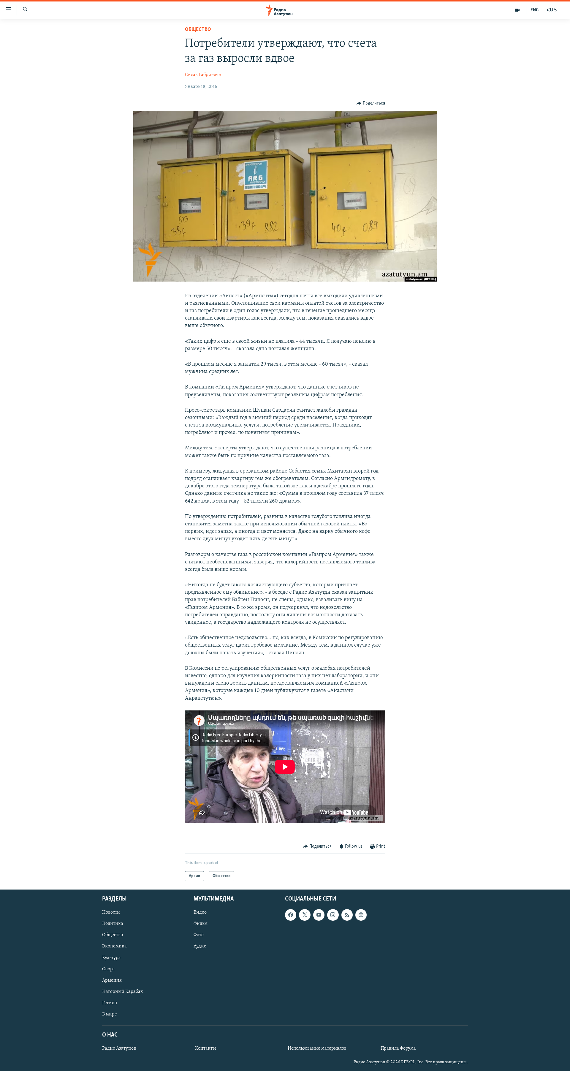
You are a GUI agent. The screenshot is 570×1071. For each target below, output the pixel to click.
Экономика (114, 946)
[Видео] (517, 10)
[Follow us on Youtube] (318, 915)
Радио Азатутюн (119, 1048)
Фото (199, 935)
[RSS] (347, 915)
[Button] (371, 103)
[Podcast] (361, 915)
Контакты (205, 1048)
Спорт (108, 969)
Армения (112, 980)
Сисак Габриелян (203, 74)
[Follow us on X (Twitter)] (304, 915)
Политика (112, 924)
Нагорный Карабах (122, 991)
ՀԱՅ (552, 10)
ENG (535, 10)
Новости (111, 912)
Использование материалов (317, 1048)
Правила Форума (398, 1048)
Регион (109, 1003)
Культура (111, 957)
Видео (200, 912)
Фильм (201, 924)
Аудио (200, 946)
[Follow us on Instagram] (332, 915)
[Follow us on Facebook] (290, 915)
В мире (109, 1014)
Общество (198, 29)
